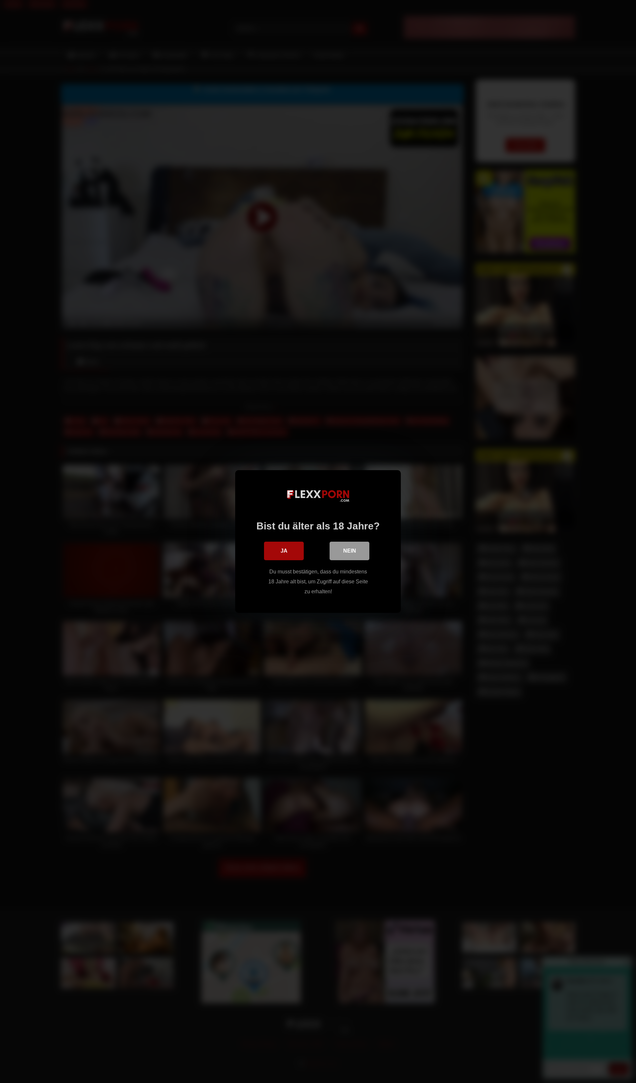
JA (284, 551)
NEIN (349, 551)
